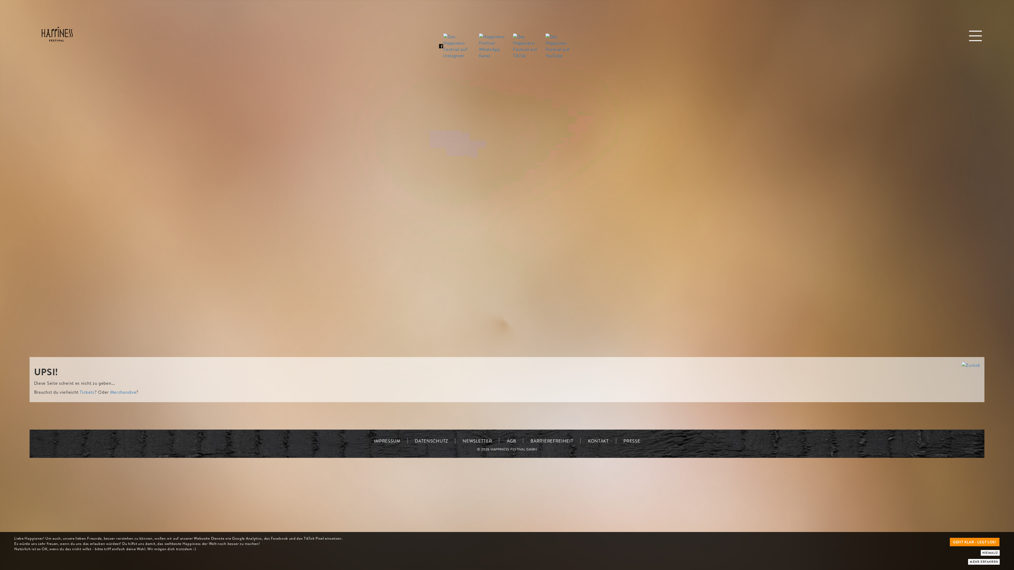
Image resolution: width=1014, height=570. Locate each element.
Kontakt (598, 441)
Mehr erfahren (984, 561)
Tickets (87, 392)
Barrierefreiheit (552, 441)
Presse (631, 441)
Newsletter (477, 441)
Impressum (387, 441)
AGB (511, 441)
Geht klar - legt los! (974, 542)
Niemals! (990, 552)
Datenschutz (431, 441)
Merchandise (123, 392)
